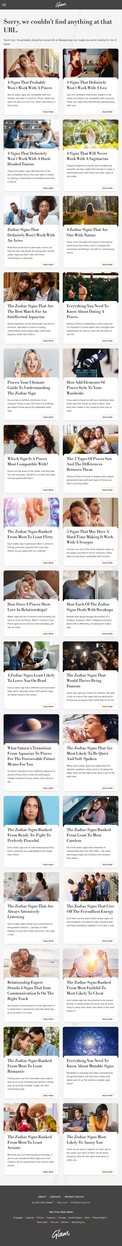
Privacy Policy (74, 1196)
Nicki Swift (42, 1222)
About (42, 1196)
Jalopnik (29, 1217)
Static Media (46, 1202)
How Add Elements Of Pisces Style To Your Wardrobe (86, 388)
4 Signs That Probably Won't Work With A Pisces (29, 85)
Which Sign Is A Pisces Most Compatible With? (27, 461)
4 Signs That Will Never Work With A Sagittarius (87, 156)
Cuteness (51, 1217)
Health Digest (75, 1217)
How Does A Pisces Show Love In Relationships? (29, 607)
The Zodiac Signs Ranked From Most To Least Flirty (30, 534)
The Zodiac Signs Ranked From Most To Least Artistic (29, 1142)
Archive (55, 1196)
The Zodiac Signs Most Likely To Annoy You (86, 1140)
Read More (48, 112)
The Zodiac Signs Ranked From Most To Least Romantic (29, 1066)
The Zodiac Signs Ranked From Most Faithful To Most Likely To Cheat (89, 988)
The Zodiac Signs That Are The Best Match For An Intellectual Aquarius (30, 311)
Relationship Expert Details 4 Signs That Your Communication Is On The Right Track (30, 990)
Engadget (17, 1217)
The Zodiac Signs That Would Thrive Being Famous (86, 681)
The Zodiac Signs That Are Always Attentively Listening (30, 911)
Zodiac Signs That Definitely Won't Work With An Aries (31, 235)
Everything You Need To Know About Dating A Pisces (88, 311)
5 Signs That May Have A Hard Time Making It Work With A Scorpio (90, 537)
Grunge (62, 1217)
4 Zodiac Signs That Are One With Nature (87, 232)
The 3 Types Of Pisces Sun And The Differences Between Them (89, 464)
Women (65, 1222)
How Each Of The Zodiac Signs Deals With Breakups (90, 607)
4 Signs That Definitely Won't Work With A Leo (87, 85)
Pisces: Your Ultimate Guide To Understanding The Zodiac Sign (28, 388)
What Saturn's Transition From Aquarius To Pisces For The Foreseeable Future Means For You (31, 756)
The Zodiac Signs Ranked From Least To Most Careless (89, 835)
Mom (87, 1217)
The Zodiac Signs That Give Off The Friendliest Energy (90, 909)
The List (54, 1222)
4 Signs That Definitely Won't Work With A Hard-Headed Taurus (29, 159)
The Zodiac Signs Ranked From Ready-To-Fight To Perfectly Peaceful (29, 835)
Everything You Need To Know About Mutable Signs (90, 1063)
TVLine (40, 1217)
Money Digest (99, 1217)
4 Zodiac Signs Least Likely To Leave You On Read (31, 678)
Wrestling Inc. (78, 1222)
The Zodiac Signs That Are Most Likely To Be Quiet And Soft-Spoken (90, 753)
